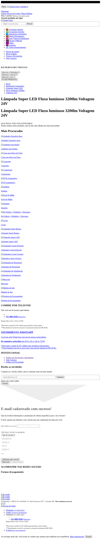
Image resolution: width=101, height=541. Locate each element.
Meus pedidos (11, 54)
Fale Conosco (11, 58)
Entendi (88, 537)
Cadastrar (60, 377)
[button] (50, 518)
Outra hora (5, 462)
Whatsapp (5, 11)
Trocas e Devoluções (14, 56)
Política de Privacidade (15, 362)
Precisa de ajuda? (12, 52)
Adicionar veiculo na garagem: (13, 432)
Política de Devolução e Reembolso (20, 358)
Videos (3, 14)
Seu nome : (9, 426)
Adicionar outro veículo (10, 459)
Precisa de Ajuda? (14, 14)
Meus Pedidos (26, 14)
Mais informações (77, 537)
